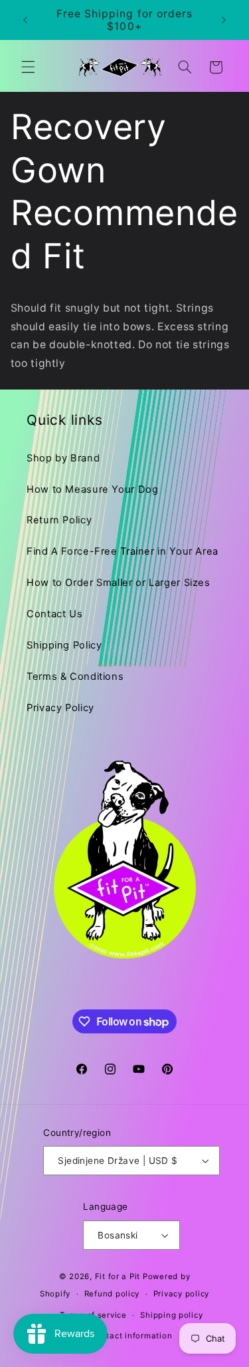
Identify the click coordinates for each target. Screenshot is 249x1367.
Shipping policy (171, 1315)
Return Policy (59, 520)
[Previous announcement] (25, 20)
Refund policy (112, 1293)
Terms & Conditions (75, 677)
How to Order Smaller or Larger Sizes (118, 583)
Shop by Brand (63, 458)
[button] (28, 67)
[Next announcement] (223, 20)
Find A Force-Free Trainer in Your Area (122, 551)
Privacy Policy (60, 708)
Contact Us (54, 614)
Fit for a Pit (118, 1276)
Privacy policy (181, 1293)
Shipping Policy (64, 645)
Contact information (131, 1335)
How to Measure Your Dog (93, 489)
